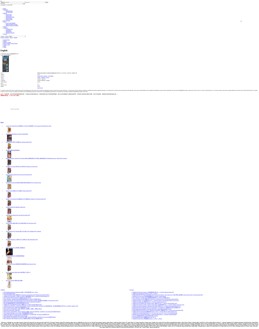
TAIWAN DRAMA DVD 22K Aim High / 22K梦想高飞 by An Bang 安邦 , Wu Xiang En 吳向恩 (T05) (26, 314)
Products (5, 13)
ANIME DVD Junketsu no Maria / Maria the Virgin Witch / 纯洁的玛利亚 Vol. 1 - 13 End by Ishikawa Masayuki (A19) (158, 304)
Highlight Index (9, 11)
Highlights (5, 9)
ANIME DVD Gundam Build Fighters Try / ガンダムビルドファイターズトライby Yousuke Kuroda (154, 313)
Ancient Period (6, 39)
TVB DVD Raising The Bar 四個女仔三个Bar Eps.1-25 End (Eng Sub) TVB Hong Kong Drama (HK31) (26, 294)
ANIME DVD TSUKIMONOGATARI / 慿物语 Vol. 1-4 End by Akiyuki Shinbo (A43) (22, 304)
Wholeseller (8, 30)
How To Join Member (10, 23)
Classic (4, 47)
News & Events (6, 20)
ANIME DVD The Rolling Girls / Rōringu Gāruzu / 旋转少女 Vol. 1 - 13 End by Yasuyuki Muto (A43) (154, 303)
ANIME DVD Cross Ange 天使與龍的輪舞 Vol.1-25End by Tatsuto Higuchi (149, 296)
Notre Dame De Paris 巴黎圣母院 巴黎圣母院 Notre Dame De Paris (21, 264)
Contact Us (5, 28)
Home (4, 8)
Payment (5, 34)
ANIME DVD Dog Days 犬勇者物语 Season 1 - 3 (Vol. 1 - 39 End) (147, 318)
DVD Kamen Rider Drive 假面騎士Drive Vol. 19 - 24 (144, 317)
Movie (11, 37)
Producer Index (9, 19)
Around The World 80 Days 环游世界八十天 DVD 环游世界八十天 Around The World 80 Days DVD (28, 126)
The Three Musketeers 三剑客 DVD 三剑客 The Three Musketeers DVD (22, 239)
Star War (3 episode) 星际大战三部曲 (14, 280)
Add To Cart (40, 87)
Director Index (9, 18)
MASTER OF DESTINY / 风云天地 (11, 310)
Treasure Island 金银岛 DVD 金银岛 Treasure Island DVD (19, 190)
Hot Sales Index (9, 12)
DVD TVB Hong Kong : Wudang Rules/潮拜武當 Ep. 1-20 (16, 307)
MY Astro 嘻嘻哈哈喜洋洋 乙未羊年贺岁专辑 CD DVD (16, 303)
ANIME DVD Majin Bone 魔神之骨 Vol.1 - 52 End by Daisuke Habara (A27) (149, 302)
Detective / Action (7, 42)
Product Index (9, 14)
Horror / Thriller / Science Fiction (10, 43)
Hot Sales (132, 289)
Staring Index (9, 15)
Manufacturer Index (10, 17)
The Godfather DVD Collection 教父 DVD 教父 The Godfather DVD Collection (23, 231)
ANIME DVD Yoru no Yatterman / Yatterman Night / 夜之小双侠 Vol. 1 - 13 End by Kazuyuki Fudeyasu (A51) (156, 306)
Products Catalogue (5, 37)
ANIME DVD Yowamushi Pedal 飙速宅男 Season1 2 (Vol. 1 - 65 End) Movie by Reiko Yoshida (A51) (154, 311)
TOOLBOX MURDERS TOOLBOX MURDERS (17, 134)
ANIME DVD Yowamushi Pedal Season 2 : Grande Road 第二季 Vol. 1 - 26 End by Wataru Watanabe (154, 314)
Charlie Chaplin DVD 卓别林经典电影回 (15, 255)
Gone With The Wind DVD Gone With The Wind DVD (18, 215)
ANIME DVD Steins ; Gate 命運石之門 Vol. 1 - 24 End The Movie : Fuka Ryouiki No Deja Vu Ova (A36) (155, 300)
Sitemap (5, 26)
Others (4, 46)
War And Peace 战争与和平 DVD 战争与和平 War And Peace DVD (21, 223)
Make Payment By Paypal (11, 24)
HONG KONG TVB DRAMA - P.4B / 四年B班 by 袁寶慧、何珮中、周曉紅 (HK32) (22, 308)
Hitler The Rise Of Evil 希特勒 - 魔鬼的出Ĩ (15, 247)
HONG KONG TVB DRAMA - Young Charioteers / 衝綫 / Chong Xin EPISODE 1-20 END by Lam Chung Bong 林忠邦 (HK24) (31, 311)
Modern (5, 41)
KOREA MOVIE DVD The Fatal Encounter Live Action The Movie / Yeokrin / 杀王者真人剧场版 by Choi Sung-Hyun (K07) (30, 300)
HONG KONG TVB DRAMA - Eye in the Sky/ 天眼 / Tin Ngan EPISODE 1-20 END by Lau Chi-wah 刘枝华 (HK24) (29, 317)
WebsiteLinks (9, 31)
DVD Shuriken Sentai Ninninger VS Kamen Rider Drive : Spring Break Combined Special (151, 309)
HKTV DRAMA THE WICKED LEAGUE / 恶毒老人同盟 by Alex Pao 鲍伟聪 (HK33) (23, 318)
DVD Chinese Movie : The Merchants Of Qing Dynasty (15, 315)
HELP (4, 21)
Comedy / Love (6, 44)
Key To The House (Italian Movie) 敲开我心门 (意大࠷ (18, 272)
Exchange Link (9, 29)
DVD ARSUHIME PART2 (9, 293)
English (15, 37)
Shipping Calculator (10, 32)
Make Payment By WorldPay (12, 25)
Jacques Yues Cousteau (42, 76)
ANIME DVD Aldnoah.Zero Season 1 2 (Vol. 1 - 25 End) (144, 293)
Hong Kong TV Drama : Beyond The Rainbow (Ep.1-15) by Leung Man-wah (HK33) (22, 301)
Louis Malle (50, 76)
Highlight (3, 289)
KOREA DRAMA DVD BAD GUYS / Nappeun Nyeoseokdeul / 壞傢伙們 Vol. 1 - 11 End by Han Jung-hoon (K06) (157, 310)
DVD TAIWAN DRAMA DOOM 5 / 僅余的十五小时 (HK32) (17, 297)
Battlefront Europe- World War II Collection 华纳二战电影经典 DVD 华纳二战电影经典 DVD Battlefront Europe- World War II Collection (36, 158)
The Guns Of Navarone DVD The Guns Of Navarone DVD (19, 174)
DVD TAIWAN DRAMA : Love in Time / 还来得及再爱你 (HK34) (18, 313)
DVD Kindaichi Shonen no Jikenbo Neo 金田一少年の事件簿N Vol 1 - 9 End (20, 292)
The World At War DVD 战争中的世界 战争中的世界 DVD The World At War (23, 182)
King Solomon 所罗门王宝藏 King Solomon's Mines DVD (19, 142)
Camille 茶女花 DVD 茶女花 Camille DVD (15, 207)
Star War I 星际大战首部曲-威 (12, 150)
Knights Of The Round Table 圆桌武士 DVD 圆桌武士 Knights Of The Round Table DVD (26, 199)
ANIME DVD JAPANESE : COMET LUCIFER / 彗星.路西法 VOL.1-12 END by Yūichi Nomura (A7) (26, 296)
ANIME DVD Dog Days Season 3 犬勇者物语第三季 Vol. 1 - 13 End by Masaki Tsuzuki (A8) (153, 292)
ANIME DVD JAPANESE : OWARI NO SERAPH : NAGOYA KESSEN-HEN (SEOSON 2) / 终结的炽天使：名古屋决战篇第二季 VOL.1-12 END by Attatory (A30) (40, 306)
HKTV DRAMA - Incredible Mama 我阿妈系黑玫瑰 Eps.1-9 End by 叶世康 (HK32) (22, 299)
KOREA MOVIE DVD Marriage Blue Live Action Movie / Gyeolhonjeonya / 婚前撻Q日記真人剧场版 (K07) (156, 307)
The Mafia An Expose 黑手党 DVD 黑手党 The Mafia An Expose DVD (22, 166)
